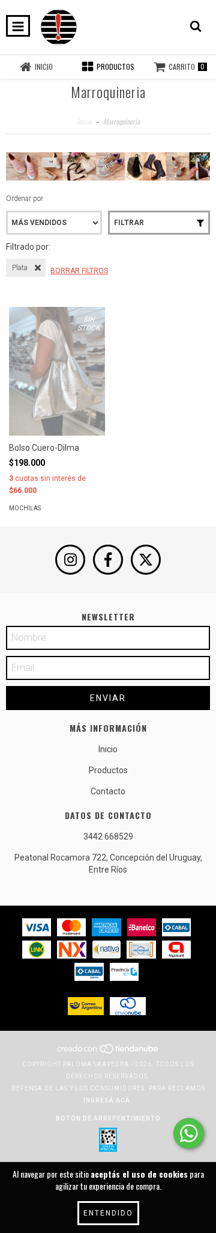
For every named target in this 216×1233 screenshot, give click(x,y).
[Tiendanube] (108, 1052)
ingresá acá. (108, 1100)
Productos (108, 770)
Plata (20, 268)
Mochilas (25, 508)
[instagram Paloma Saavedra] (70, 560)
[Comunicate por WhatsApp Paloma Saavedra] (188, 1133)
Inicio (84, 121)
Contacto (108, 791)
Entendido (108, 1213)
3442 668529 (108, 836)
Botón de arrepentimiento (108, 1118)
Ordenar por (24, 198)
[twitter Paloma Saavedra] (146, 560)
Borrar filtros (79, 271)
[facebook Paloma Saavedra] (108, 560)
